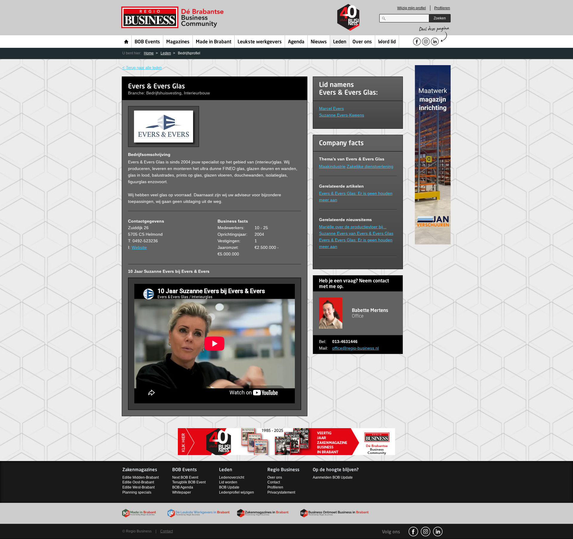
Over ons (362, 42)
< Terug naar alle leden (142, 67)
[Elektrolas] (433, 154)
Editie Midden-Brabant (140, 477)
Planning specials (136, 492)
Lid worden (228, 482)
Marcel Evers (331, 108)
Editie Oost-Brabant (138, 482)
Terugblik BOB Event (189, 482)
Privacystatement (281, 492)
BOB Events (147, 42)
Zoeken (440, 18)
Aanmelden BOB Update (333, 477)
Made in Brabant (213, 42)
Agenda (296, 42)
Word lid (387, 42)
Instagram (425, 531)
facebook (413, 531)
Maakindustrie (332, 166)
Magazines (178, 42)
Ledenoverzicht (231, 477)
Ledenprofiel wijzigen (236, 492)
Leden (339, 42)
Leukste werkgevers (260, 42)
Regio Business (173, 17)
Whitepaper (181, 492)
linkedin (438, 531)
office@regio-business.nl (355, 348)
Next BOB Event (185, 477)
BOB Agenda (182, 487)
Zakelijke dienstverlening (370, 166)
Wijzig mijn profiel (411, 8)
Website (139, 247)
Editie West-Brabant (138, 487)
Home (126, 41)
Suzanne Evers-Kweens (341, 115)
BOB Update (229, 487)
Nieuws (319, 42)
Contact (273, 482)
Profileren (442, 8)
